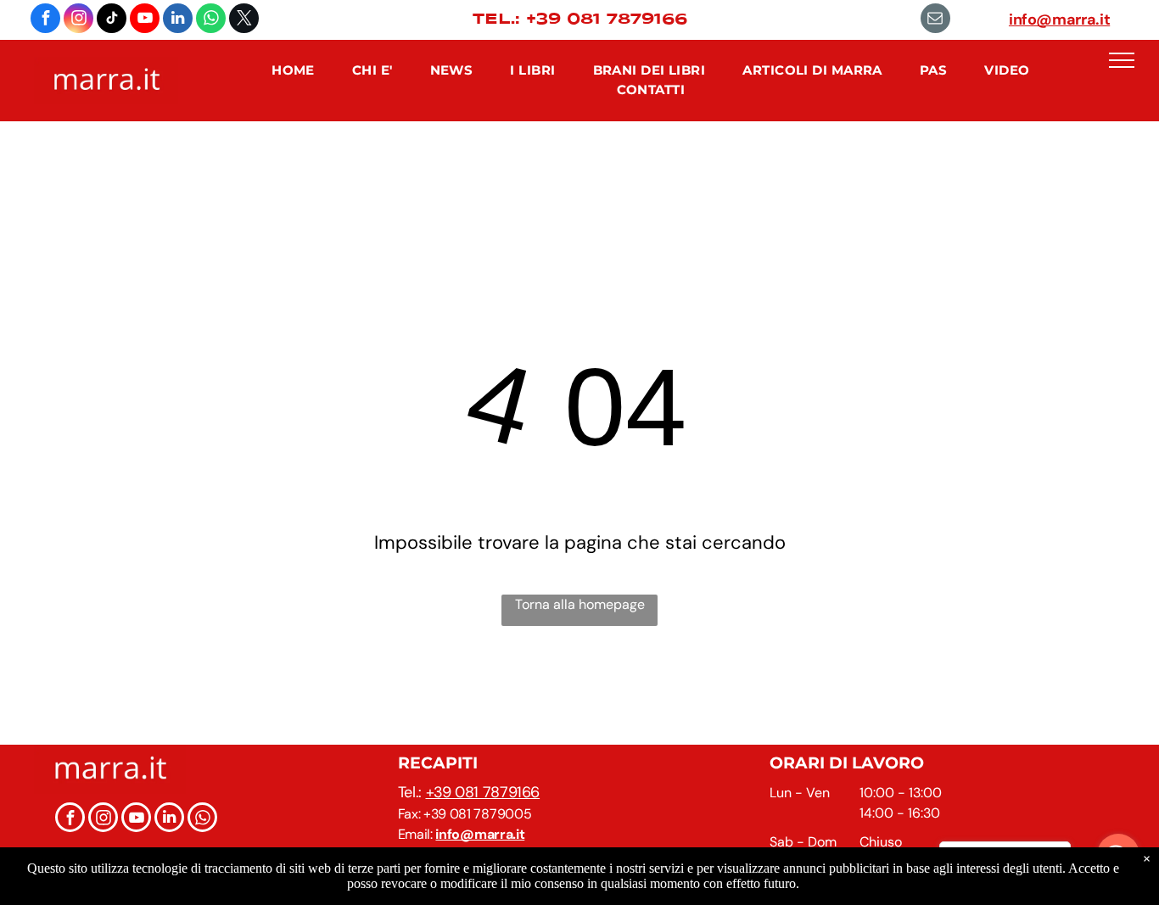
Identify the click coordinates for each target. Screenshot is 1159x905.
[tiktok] (111, 20)
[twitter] (244, 20)
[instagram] (78, 20)
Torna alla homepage (580, 604)
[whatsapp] (211, 20)
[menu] (1122, 60)
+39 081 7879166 (483, 792)
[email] (935, 20)
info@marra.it (1059, 19)
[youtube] (145, 20)
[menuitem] (293, 71)
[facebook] (45, 20)
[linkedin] (178, 20)
